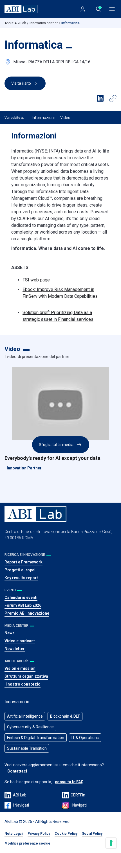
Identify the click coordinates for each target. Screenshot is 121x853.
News (10, 633)
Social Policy (92, 834)
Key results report (21, 578)
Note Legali (14, 834)
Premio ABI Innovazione (27, 613)
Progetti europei (20, 570)
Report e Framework (23, 562)
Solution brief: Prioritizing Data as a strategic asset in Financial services (58, 316)
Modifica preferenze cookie (27, 843)
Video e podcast (20, 641)
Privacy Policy (39, 834)
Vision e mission (20, 668)
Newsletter (15, 648)
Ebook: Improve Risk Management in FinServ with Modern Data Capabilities (60, 293)
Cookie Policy (66, 834)
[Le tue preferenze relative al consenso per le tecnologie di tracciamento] (111, 843)
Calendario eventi (21, 597)
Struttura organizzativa (26, 676)
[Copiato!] (112, 98)
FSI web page (36, 280)
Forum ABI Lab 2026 (23, 605)
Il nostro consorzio (23, 684)
